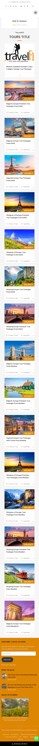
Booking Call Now (20, 744)
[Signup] (21, 6)
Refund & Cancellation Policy (28, 734)
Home (14, 25)
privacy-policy (14, 734)
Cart (20, 737)
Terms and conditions (11, 737)
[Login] (24, 6)
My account (6, 734)
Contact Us (33, 737)
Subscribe (7, 660)
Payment (25, 737)
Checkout (20, 739)
